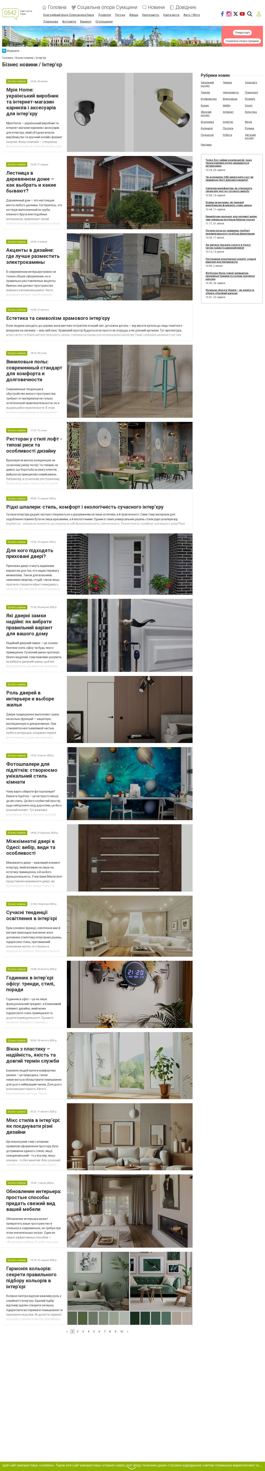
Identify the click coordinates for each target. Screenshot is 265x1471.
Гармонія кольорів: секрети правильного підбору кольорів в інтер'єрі (31, 1277)
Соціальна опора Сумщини (107, 7)
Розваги (250, 98)
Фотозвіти (69, 21)
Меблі (226, 105)
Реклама (206, 144)
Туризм (205, 92)
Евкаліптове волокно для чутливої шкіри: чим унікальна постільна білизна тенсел (231, 218)
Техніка (227, 82)
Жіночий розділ (206, 113)
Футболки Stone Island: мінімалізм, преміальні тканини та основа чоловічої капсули (230, 276)
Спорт (249, 105)
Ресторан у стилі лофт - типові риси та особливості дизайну (34, 445)
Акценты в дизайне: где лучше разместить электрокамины (33, 256)
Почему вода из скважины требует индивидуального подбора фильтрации (230, 232)
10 (121, 1331)
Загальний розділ (207, 84)
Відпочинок (230, 98)
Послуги (228, 128)
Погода (120, 15)
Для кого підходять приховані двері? (29, 553)
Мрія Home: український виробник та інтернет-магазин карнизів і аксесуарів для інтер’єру (32, 102)
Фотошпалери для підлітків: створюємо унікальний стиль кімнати (31, 773)
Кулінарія (207, 128)
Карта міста (171, 15)
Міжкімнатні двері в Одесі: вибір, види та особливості (30, 847)
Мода (248, 121)
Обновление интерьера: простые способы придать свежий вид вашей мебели (33, 1200)
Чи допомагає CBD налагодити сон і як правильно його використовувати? (229, 178)
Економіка (207, 121)
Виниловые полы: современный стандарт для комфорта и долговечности (34, 370)
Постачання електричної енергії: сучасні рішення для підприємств (231, 260)
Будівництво (209, 98)
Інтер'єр (228, 121)
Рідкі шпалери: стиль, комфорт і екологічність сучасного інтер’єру (85, 507)
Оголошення (104, 21)
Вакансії (85, 21)
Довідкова (50, 21)
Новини (156, 7)
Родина (249, 128)
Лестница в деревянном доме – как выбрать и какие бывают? (31, 182)
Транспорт (251, 92)
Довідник (186, 7)
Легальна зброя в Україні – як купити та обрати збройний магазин (230, 292)
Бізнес (205, 105)
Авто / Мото (191, 15)
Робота (227, 134)
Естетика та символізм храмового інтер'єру (58, 318)
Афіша (133, 15)
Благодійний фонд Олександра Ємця (68, 15)
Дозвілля (104, 15)
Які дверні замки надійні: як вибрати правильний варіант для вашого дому (29, 624)
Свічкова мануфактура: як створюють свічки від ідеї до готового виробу (229, 190)
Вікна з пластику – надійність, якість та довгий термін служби (32, 1055)
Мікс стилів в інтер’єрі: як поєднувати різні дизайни (33, 1126)
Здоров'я (251, 82)
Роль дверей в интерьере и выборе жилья (30, 699)
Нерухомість (150, 15)
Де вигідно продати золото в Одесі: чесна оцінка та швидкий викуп (228, 246)
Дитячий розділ (250, 136)
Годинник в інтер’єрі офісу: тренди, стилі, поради (30, 984)
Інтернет (228, 111)
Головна (57, 7)
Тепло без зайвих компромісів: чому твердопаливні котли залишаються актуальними (229, 163)
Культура (251, 111)
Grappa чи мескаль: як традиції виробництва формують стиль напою (229, 204)
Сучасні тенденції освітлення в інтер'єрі (31, 915)
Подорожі (207, 134)
